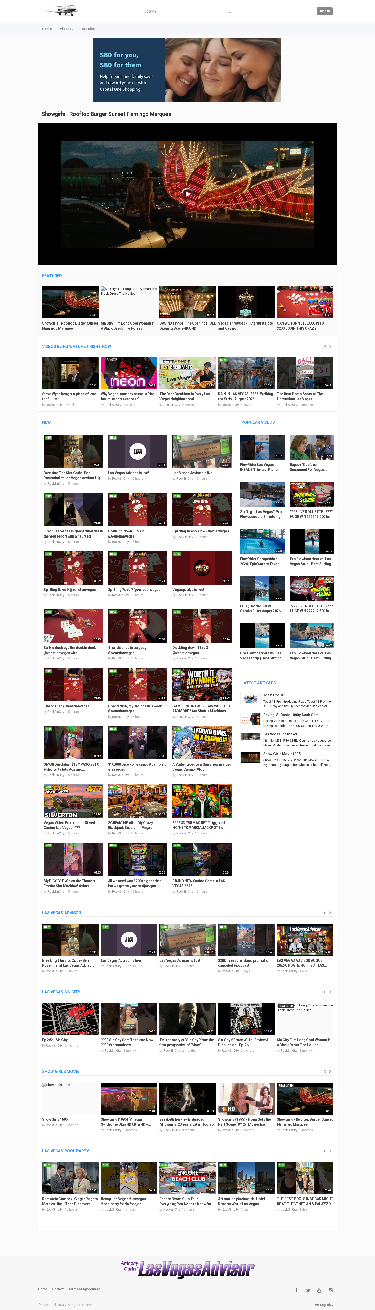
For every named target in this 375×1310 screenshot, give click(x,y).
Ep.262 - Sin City (55, 1040)
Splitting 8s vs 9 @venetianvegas (70, 590)
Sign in (325, 11)
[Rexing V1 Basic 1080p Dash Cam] (251, 719)
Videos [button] (65, 29)
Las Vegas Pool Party (65, 1151)
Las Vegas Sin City (61, 992)
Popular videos (258, 422)
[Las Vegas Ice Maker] (251, 736)
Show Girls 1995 (55, 1119)
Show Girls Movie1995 (282, 754)
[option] (70, 310)
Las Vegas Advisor (61, 912)
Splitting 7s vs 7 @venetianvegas (134, 590)
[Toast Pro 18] (251, 698)
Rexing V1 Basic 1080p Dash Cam (291, 715)
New (46, 422)
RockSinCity (54, 405)
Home (47, 29)
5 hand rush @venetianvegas (67, 706)
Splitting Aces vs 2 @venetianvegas (200, 531)
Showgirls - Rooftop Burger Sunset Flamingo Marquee (107, 114)
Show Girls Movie (60, 1071)
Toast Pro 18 (273, 695)
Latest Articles (258, 683)
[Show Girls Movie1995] (251, 758)
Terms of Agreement (84, 1289)
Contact (58, 1289)
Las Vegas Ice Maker (280, 734)
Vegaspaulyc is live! (188, 590)
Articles (88, 29)
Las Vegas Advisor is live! (128, 473)
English (325, 1305)
